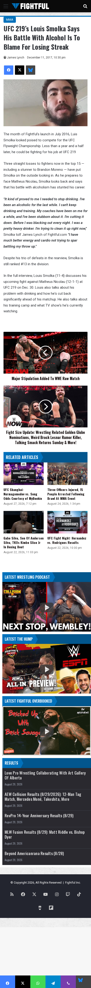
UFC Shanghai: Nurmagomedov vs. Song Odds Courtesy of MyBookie (23, 494)
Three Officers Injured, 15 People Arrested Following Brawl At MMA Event (65, 494)
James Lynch (15, 57)
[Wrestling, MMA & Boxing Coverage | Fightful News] (30, 6)
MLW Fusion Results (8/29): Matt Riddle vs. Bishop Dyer (45, 834)
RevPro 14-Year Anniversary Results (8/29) (39, 815)
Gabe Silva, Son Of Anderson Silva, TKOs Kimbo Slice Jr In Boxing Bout (24, 542)
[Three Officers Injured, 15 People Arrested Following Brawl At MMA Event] (67, 473)
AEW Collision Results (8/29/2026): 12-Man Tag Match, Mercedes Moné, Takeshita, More (43, 796)
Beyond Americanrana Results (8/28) (34, 853)
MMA (9, 19)
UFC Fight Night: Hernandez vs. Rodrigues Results (66, 540)
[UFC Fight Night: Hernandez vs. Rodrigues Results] (67, 522)
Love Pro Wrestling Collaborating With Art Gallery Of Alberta (45, 775)
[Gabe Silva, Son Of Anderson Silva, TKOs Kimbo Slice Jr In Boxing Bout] (24, 522)
